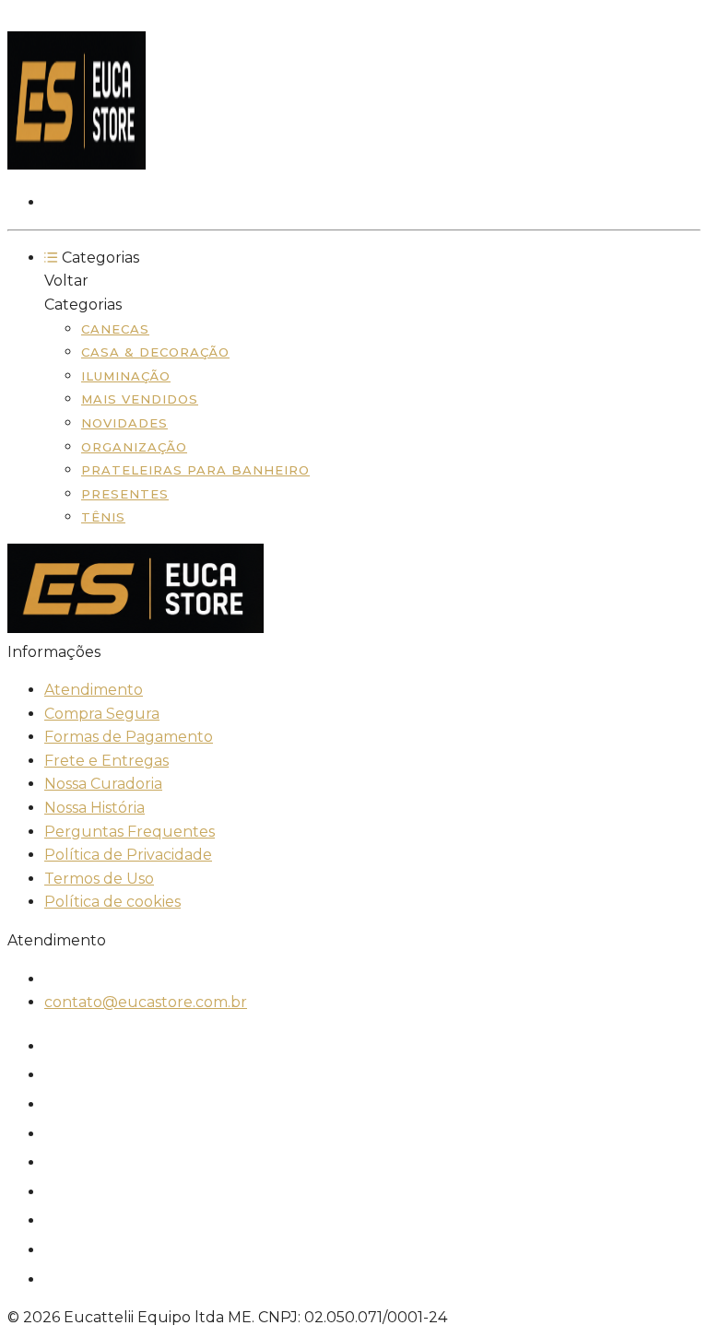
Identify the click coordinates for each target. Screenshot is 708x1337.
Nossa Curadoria (103, 783)
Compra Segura (101, 713)
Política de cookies (112, 901)
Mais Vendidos (139, 399)
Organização (134, 447)
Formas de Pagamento (128, 736)
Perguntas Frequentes (129, 831)
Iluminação (126, 376)
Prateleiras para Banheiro (195, 470)
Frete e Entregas (106, 760)
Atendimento (93, 689)
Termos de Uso (99, 878)
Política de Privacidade (128, 854)
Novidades (124, 423)
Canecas (115, 329)
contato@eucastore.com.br (145, 1002)
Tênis (103, 517)
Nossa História (94, 807)
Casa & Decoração (155, 352)
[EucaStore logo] (76, 164)
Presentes (125, 494)
